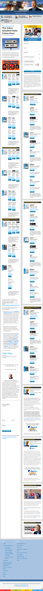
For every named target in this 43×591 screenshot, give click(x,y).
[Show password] (39, 54)
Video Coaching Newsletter (8, 26)
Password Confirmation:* (29, 56)
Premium (5, 574)
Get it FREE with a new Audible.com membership (34, 102)
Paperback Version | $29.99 (34, 182)
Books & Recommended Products (8, 21)
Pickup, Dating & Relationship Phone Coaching (9, 554)
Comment (4, 405)
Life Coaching (20, 545)
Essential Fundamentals (22, 558)
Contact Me (5, 570)
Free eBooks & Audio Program (8, 17)
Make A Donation (37, 16)
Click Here (35, 73)
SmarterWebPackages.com (24, 586)
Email (13, 420)
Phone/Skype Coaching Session (23, 17)
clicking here (35, 517)
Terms (22, 584)
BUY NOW (14, 84)
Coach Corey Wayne (10, 35)
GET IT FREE (10, 84)
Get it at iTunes (17, 81)
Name (3, 420)
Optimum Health (20, 556)
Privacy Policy (17, 584)
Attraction (19, 547)
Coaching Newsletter (21, 543)
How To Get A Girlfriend (22, 552)
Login (4, 572)
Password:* (26, 52)
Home (4, 543)
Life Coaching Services (8, 545)
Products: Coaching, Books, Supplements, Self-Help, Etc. (7, 564)
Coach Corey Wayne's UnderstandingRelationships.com (9, 3)
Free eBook (5, 560)
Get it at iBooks (13, 104)
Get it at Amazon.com (10, 81)
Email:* (25, 48)
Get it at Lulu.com (17, 105)
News (18, 560)
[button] (20, 12)
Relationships (20, 554)
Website (4, 425)
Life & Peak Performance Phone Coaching (8, 549)
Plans (4, 576)
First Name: (26, 43)
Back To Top (26, 584)
